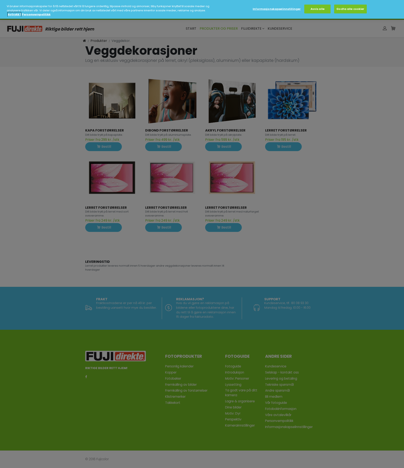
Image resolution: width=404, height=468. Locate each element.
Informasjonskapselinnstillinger (277, 9)
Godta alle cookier (350, 9)
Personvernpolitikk (36, 14)
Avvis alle (317, 9)
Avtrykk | (14, 14)
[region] (202, 9)
